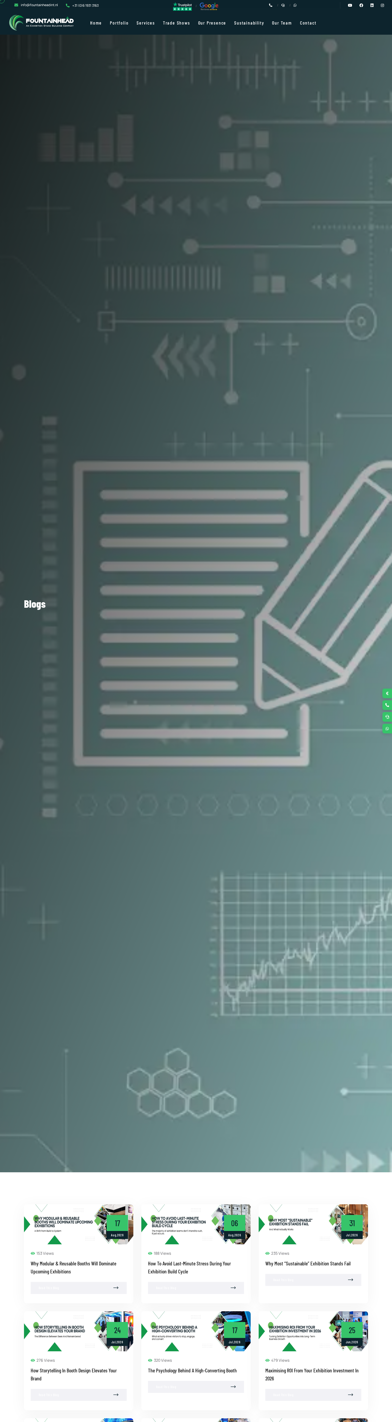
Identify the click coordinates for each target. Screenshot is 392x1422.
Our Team (282, 23)
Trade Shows (176, 23)
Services (146, 23)
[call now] (387, 705)
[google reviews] (209, 6)
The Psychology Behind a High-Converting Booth (192, 1370)
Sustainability (249, 23)
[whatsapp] (387, 728)
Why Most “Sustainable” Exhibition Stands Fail (308, 1263)
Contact (308, 23)
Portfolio (119, 23)
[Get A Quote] (387, 693)
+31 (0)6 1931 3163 (85, 5)
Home (96, 23)
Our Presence (212, 23)
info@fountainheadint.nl (39, 5)
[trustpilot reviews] (182, 6)
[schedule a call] (387, 717)
